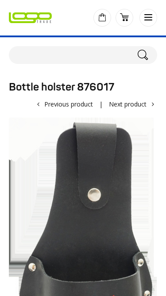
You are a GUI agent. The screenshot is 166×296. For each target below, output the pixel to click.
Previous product (68, 104)
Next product (128, 104)
